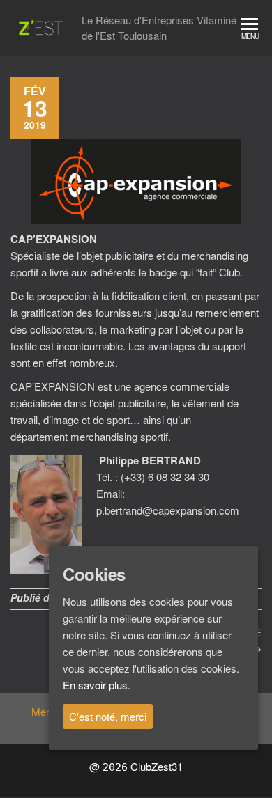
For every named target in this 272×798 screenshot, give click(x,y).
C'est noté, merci (107, 716)
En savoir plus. (96, 685)
